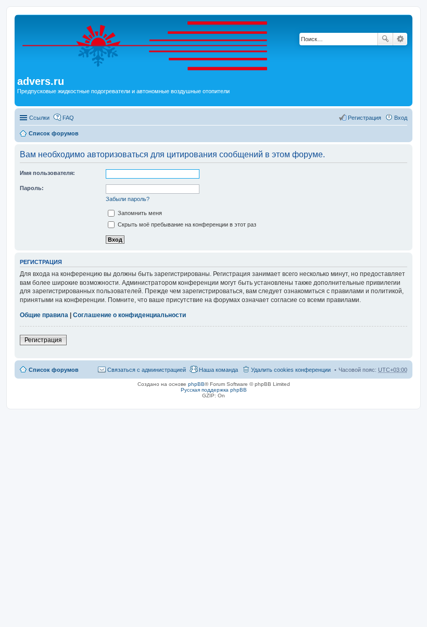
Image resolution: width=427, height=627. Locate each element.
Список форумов (54, 133)
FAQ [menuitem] (68, 118)
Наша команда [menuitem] (218, 370)
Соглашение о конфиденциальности (129, 315)
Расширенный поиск (400, 39)
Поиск (385, 39)
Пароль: (32, 188)
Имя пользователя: (47, 173)
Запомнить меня (139, 213)
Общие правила (44, 315)
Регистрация (43, 340)
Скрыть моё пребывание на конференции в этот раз (186, 224)
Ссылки (39, 118)
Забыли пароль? (127, 199)
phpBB (196, 384)
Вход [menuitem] (400, 118)
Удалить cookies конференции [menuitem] (291, 370)
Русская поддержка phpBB (214, 390)
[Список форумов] (151, 46)
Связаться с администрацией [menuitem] (146, 370)
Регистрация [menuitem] (364, 118)
